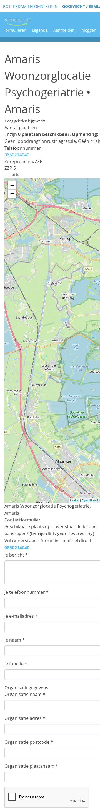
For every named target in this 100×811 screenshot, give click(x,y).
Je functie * (15, 664)
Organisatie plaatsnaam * (31, 766)
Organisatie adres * (24, 718)
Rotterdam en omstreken (30, 6)
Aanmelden (64, 30)
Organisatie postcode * (28, 742)
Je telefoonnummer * (26, 592)
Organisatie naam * (24, 694)
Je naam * (14, 640)
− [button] (12, 193)
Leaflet (74, 500)
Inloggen (88, 30)
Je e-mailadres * (21, 616)
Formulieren (15, 30)
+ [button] (12, 185)
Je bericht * (16, 555)
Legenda (40, 30)
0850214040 (16, 155)
